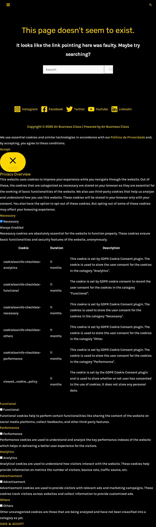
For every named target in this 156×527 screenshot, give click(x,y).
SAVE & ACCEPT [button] (12, 524)
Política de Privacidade (128, 137)
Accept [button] (5, 149)
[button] (150, 4)
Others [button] (5, 500)
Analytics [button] (7, 452)
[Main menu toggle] (8, 4)
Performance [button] (9, 428)
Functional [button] (8, 404)
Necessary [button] (7, 215)
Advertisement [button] (11, 476)
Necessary (11, 221)
